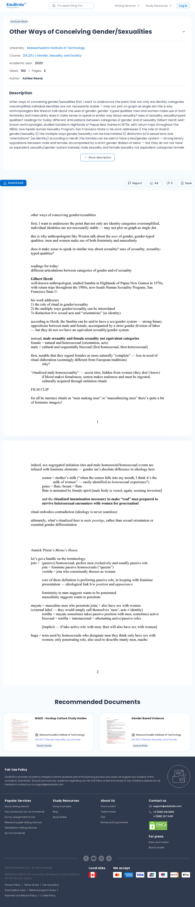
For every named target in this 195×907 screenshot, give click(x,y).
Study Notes (60, 817)
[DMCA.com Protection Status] (169, 825)
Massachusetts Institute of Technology (56, 48)
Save (188, 183)
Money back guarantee (114, 822)
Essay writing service (17, 806)
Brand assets (156, 847)
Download (15, 183)
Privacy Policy (12, 884)
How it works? (108, 806)
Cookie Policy (48, 895)
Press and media (159, 842)
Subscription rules (15, 890)
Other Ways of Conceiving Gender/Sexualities (80, 31)
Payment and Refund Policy (21, 895)
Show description (100, 157)
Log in (183, 6)
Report (137, 183)
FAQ (103, 817)
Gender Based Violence (147, 718)
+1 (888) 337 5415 (163, 816)
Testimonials (108, 811)
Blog (55, 811)
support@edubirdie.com (49, 784)
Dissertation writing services (21, 827)
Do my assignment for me (20, 817)
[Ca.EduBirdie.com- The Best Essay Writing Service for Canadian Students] (92, 877)
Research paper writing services (23, 822)
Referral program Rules (42, 890)
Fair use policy (50, 884)
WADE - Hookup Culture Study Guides (61, 718)
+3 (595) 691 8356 (163, 812)
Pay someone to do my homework (24, 811)
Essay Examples (62, 806)
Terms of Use (31, 884)
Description (20, 93)
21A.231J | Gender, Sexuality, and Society (52, 55)
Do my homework (15, 833)
